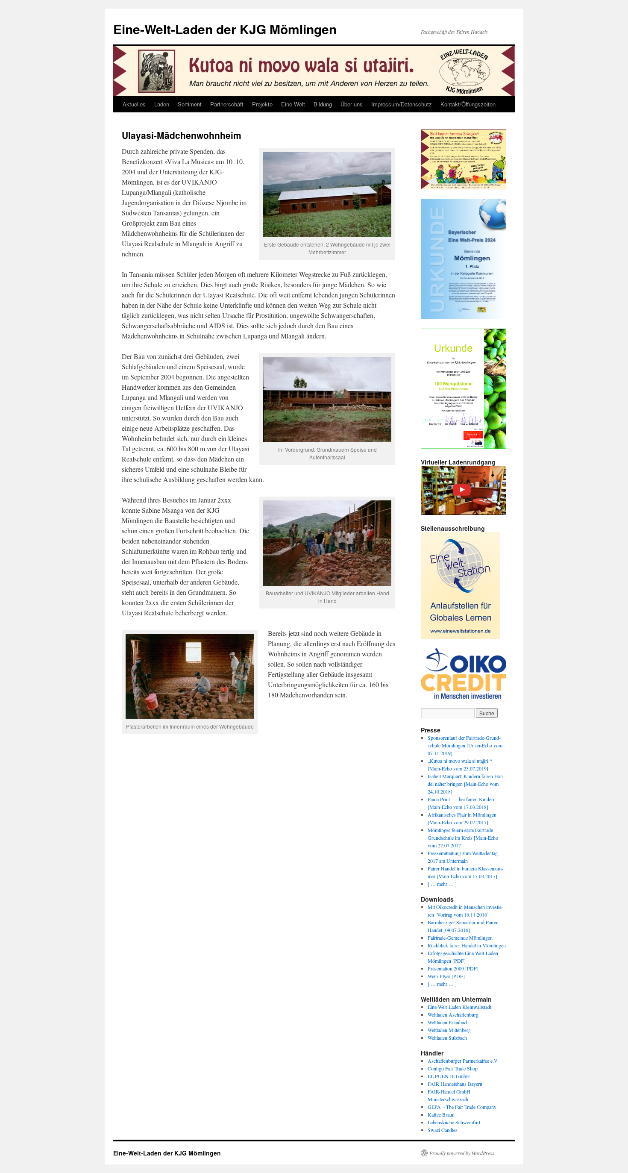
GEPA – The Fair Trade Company (462, 1106)
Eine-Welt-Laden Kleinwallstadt (459, 1006)
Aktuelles (134, 104)
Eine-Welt (293, 104)
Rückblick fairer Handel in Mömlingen (467, 945)
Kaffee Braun (441, 1114)
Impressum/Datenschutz (401, 104)
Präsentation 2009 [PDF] (453, 968)
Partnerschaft (227, 104)
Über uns (351, 104)
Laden (161, 104)
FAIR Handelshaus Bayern (455, 1083)
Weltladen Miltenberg (449, 1029)
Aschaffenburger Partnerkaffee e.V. (463, 1060)
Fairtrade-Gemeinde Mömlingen (460, 937)
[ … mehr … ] (442, 883)
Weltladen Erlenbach (448, 1022)
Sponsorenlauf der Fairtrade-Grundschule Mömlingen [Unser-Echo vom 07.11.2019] (465, 745)
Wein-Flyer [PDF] (446, 976)
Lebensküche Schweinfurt (454, 1122)
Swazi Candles (443, 1129)
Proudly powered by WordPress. (462, 1152)
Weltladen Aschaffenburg (453, 1014)
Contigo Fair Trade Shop (453, 1068)
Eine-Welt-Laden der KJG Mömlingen (225, 29)
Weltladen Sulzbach (447, 1037)
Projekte (262, 104)
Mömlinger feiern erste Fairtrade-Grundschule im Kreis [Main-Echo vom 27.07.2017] (463, 837)
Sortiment (190, 104)
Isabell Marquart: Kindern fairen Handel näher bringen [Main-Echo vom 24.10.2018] (466, 784)
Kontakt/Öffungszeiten (468, 104)
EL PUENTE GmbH (449, 1076)
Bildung (323, 104)
